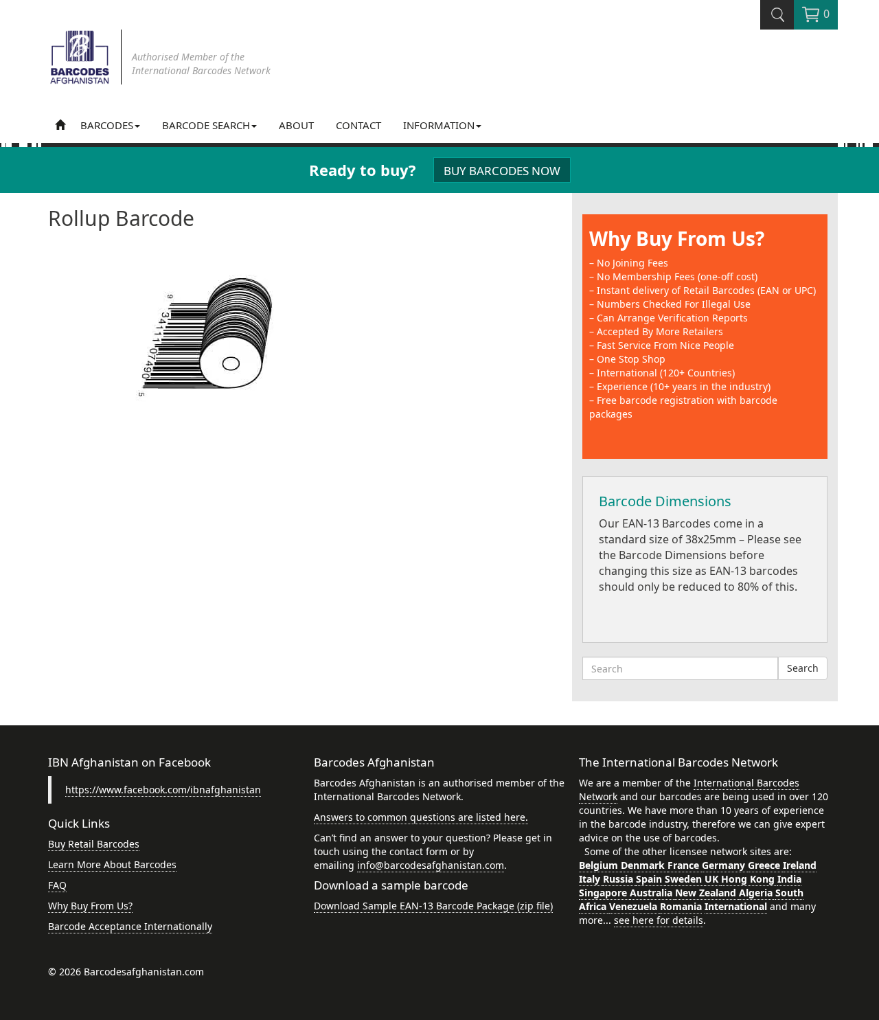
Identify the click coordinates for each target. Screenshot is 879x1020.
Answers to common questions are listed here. (421, 817)
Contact (358, 125)
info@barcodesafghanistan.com (430, 865)
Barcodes (106, 125)
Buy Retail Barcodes (93, 843)
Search (803, 668)
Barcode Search (206, 125)
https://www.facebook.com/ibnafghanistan (163, 789)
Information (439, 125)
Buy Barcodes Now (502, 171)
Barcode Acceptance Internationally (130, 926)
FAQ (57, 885)
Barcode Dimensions (665, 501)
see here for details (658, 920)
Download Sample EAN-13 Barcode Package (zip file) (433, 905)
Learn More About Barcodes (112, 864)
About (296, 125)
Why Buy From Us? (676, 238)
